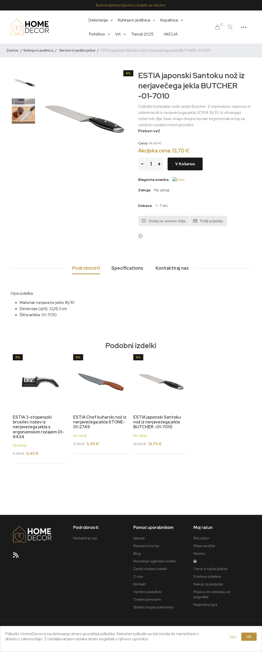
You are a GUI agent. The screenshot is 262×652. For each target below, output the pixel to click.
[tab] (86, 268)
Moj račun (201, 538)
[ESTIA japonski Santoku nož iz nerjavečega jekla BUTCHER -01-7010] (24, 83)
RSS (18, 557)
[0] (217, 27)
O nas (138, 576)
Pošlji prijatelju (211, 221)
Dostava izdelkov (207, 576)
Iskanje (139, 538)
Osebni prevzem (147, 599)
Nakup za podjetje (208, 584)
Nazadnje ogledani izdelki (154, 561)
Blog (137, 553)
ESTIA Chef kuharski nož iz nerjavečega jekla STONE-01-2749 (99, 422)
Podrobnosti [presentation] (86, 268)
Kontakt (139, 584)
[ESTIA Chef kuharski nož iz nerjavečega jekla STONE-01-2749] (101, 382)
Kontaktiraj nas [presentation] (172, 268)
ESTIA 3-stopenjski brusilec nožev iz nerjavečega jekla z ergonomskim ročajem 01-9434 (38, 427)
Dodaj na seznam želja (167, 221)
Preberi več (149, 131)
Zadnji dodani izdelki (150, 568)
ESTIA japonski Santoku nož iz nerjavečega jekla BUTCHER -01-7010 (157, 422)
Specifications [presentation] (127, 268)
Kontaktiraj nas (85, 538)
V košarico (185, 164)
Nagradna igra (205, 604)
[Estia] (178, 179)
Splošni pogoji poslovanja (153, 607)
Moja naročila (204, 545)
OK (249, 637)
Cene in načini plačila (210, 568)
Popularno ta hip (146, 545)
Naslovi (199, 553)
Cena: (143, 143)
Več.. (234, 637)
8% (128, 73)
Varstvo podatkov (147, 591)
